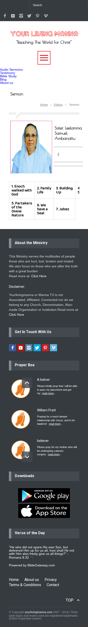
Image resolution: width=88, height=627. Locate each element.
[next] (27, 457)
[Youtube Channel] (12, 15)
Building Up (64, 190)
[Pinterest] (37, 15)
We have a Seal (42, 209)
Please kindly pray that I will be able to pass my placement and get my (57, 390)
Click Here (38, 276)
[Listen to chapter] (31, 557)
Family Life (44, 190)
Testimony (7, 73)
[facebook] (4, 15)
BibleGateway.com (41, 565)
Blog (3, 79)
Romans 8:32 (19, 557)
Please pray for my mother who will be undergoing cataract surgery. (57, 451)
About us (6, 83)
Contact (53, 585)
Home (44, 104)
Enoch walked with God (21, 190)
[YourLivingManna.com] (44, 31)
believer (43, 441)
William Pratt (46, 410)
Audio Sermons (11, 69)
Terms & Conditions (25, 585)
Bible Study (8, 76)
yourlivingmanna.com (38, 612)
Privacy (51, 579)
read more (48, 393)
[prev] (27, 383)
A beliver (43, 380)
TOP (69, 600)
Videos (58, 104)
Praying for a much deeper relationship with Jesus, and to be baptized (56, 420)
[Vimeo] (45, 15)
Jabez (64, 209)
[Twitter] (29, 15)
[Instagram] (21, 15)
